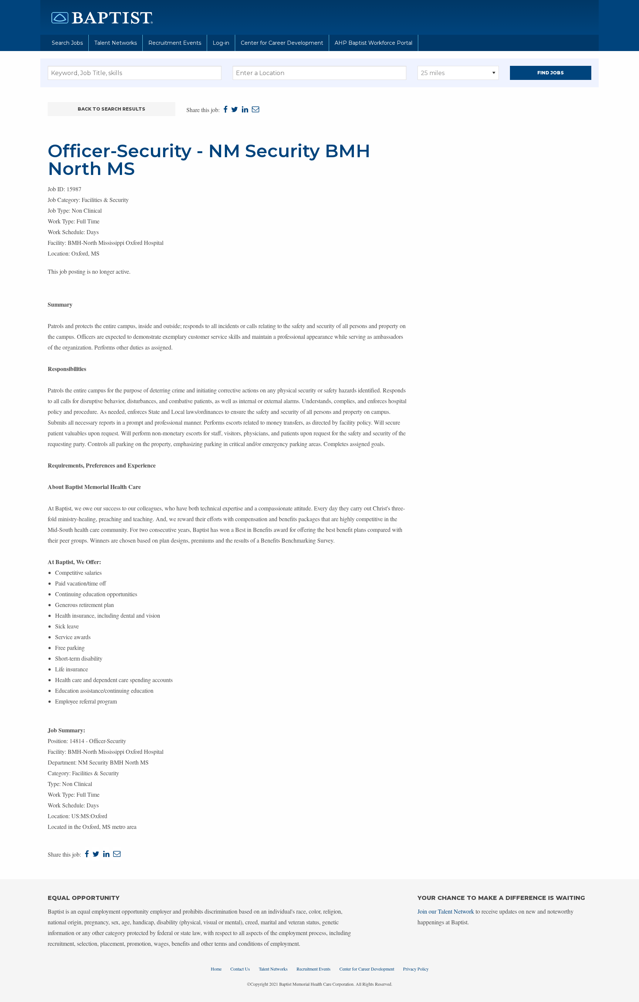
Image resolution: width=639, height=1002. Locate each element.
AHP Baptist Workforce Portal (373, 43)
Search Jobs (67, 43)
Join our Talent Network (445, 911)
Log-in (221, 43)
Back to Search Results (111, 109)
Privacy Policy (416, 969)
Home (216, 969)
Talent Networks (115, 43)
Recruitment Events (174, 43)
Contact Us (240, 969)
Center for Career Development (282, 43)
